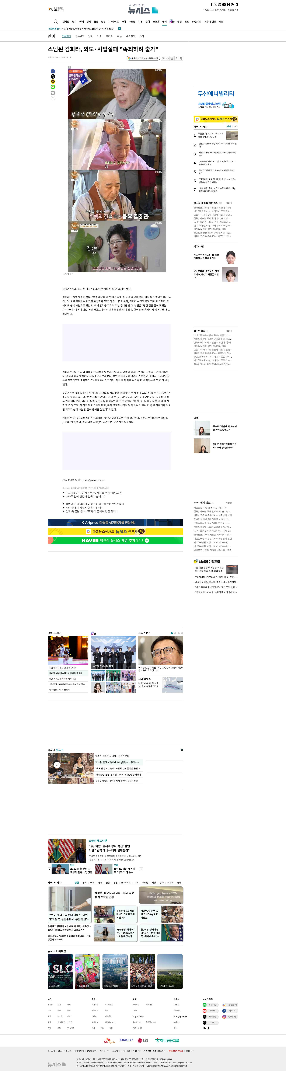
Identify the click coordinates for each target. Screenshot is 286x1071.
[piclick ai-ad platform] (85, 70)
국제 (81, 21)
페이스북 (232, 1010)
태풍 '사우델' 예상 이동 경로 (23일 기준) (148, 684)
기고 (106, 1010)
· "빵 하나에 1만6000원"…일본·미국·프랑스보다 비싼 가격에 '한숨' (216, 577)
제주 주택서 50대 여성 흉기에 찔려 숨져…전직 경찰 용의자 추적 (69, 937)
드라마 (109, 36)
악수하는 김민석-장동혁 (59, 689)
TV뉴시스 (197, 21)
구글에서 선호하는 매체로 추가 (145, 58)
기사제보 (126, 1050)
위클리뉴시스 (233, 9)
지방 (140, 21)
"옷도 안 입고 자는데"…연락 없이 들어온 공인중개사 (118, 768)
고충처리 (116, 1050)
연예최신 (66, 36)
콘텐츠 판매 (92, 1050)
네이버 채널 (212, 1004)
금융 (96, 21)
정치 (74, 21)
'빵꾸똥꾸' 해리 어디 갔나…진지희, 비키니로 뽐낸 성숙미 (126, 933)
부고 (102, 1028)
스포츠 (156, 21)
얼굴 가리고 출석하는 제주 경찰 (62, 678)
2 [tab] (175, 633)
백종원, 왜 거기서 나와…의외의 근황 (112, 756)
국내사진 (136, 1004)
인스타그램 (232, 1016)
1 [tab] (172, 633)
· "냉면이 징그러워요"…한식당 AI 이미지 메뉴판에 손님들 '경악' (216, 592)
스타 (142, 36)
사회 (124, 21)
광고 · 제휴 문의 (64, 1050)
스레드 (212, 1022)
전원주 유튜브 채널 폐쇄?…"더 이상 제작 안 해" (125, 914)
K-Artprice (208, 9)
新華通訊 (177, 1010)
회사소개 (51, 1050)
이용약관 (136, 1050)
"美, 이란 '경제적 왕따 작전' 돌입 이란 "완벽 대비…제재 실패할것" (109, 848)
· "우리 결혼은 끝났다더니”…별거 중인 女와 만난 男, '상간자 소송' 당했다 (216, 587)
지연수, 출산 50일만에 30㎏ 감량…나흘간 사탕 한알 (118, 762)
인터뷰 (94, 1016)
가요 (99, 36)
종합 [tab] (236, 126)
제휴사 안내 (79, 1050)
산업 (103, 21)
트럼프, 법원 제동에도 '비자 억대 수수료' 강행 (124, 872)
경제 (89, 21)
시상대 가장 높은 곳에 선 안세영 (63, 667)
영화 (90, 36)
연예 (164, 21)
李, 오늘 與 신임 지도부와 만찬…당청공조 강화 (81, 872)
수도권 (132, 21)
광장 (179, 21)
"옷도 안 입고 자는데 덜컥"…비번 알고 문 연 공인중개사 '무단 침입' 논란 (68, 917)
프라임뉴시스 (220, 9)
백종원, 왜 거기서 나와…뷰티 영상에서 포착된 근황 (114, 895)
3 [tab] (179, 633)
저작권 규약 (104, 1050)
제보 (221, 21)
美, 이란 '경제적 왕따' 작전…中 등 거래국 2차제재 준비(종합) (150, 933)
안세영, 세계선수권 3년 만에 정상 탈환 (65, 673)
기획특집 (108, 1016)
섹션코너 (95, 1022)
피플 (196, 418)
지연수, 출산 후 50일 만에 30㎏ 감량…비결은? (150, 914)
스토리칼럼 (109, 1004)
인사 (93, 1028)
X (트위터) (212, 1016)
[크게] (181, 58)
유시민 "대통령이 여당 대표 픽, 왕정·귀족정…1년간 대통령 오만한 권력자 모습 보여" (69, 928)
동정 (111, 1028)
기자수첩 (199, 246)
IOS (175, 1027)
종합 (77, 882)
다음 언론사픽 (232, 1004)
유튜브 (212, 1010)
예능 (119, 36)
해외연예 (130, 36)
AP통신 (176, 1004)
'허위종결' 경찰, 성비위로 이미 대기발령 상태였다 (118, 774)
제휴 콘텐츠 (210, 21)
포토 (187, 21)
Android (177, 1022)
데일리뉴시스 (110, 1022)
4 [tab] (182, 633)
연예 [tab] (229, 126)
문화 (148, 21)
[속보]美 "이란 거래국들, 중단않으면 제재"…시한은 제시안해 (81, 28)
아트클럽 (95, 1010)
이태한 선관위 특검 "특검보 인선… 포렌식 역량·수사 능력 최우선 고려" (160, 669)
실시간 (66, 21)
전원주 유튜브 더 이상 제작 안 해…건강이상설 (116, 780)
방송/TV (80, 36)
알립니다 (189, 1050)
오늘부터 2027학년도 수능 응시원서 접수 (67, 684)
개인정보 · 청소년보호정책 (154, 1050)
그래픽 (135, 1010)
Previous (49, 869)
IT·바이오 (113, 21)
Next (141, 869)
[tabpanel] (160, 654)
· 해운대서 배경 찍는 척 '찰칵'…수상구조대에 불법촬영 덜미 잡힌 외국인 (216, 582)
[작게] (176, 58)
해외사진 (149, 1004)
